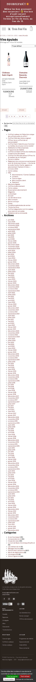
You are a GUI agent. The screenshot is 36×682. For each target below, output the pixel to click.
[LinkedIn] (14, 599)
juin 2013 (11, 498)
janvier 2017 (12, 415)
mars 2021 (11, 325)
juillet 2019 (11, 362)
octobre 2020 (13, 335)
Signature (5, 617)
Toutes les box (7, 630)
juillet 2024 (12, 252)
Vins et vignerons (14, 556)
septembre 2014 (14, 469)
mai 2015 (11, 454)
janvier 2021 (12, 329)
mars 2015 (11, 457)
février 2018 (12, 392)
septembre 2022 (14, 291)
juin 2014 (11, 475)
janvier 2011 (12, 528)
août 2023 (11, 270)
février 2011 (12, 526)
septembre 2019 (14, 360)
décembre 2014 (13, 463)
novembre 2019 (13, 356)
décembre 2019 (13, 354)
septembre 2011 (13, 521)
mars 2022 (11, 302)
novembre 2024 (13, 247)
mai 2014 (11, 477)
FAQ (9, 173)
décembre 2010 (13, 530)
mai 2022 (11, 298)
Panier (10, 203)
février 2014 (12, 482)
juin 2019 (11, 364)
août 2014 (11, 471)
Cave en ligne (12, 35)
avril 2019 (11, 367)
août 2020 (11, 339)
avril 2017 (11, 409)
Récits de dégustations (16, 552)
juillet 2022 (11, 294)
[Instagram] (9, 599)
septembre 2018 (14, 381)
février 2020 (12, 350)
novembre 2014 (13, 465)
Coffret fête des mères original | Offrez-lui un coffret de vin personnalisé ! (19, 140)
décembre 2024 (13, 245)
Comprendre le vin (14, 539)
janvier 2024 (12, 262)
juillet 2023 (12, 272)
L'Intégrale (5, 620)
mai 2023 (11, 275)
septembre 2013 (14, 492)
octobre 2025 (13, 227)
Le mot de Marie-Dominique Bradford (21, 543)
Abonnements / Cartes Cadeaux (23, 175)
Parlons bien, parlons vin (16, 550)
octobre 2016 (13, 421)
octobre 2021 (12, 312)
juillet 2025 (12, 233)
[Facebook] (4, 599)
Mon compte (13, 199)
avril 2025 (11, 239)
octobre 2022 (13, 289)
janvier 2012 (12, 513)
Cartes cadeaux (7, 645)
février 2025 (12, 241)
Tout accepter (12, 676)
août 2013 (11, 494)
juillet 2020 (12, 340)
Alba (3, 623)
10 (22, 116)
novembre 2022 (13, 287)
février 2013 (12, 505)
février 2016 (12, 436)
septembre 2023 (14, 268)
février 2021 (12, 327)
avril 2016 (11, 432)
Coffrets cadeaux (8, 642)
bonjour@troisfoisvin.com (10, 592)
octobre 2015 (13, 444)
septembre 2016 (14, 423)
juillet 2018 (11, 383)
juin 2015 (11, 452)
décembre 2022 (13, 285)
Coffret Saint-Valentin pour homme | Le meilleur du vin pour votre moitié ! (21, 145)
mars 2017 (11, 411)
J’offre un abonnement (16, 186)
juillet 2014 (11, 473)
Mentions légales (14, 184)
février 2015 (12, 459)
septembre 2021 (13, 314)
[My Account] (31, 29)
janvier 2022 (12, 306)
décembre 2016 (13, 417)
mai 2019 (11, 365)
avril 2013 (11, 501)
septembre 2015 (14, 446)
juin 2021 (11, 319)
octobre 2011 (12, 519)
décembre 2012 (13, 509)
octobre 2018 (13, 379)
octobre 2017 (13, 400)
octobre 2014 (13, 467)
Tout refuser (25, 676)
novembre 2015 (13, 442)
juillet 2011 (11, 523)
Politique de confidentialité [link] (24, 679)
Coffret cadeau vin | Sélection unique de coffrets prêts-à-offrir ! (21, 135)
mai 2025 (11, 237)
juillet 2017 (11, 404)
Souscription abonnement (17, 190)
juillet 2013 (11, 496)
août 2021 (11, 316)
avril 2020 (11, 346)
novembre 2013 (13, 488)
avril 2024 (11, 256)
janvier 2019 (12, 373)
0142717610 (6, 594)
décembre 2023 (13, 264)
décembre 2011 (13, 515)
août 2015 (11, 448)
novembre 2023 (13, 266)
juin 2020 (11, 342)
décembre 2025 (13, 224)
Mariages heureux (14, 549)
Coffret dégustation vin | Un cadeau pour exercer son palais (20, 210)
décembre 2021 (13, 308)
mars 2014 (11, 480)
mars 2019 (11, 369)
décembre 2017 (13, 396)
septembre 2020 (14, 337)
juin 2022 (11, 296)
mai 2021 (11, 321)
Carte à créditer (13, 159)
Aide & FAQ (23, 645)
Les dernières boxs (14, 198)
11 (25, 116)
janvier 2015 (12, 461)
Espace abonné (24, 642)
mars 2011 (11, 524)
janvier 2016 (12, 438)
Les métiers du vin (14, 547)
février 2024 (12, 260)
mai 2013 (11, 500)
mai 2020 (11, 344)
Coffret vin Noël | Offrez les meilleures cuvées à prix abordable (22, 153)
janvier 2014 (12, 484)
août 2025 (11, 231)
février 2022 (12, 304)
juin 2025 (11, 235)
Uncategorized (13, 554)
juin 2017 (11, 406)
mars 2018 (11, 390)
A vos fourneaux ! (14, 537)
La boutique (12, 194)
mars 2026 (11, 222)
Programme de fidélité (16, 150)
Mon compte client (19, 180)
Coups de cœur (13, 541)
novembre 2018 (13, 377)
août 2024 (11, 250)
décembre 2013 (13, 486)
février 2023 (12, 281)
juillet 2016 (11, 427)
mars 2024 (11, 258)
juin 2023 (11, 273)
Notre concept (13, 201)
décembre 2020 (13, 331)
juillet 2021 (11, 317)
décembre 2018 (13, 375)
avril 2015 (11, 456)
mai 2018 (11, 387)
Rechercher (8, 123)
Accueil (3, 35)
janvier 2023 (12, 283)
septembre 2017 (14, 402)
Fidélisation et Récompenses (18, 148)
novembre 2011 (13, 517)
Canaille (4, 614)
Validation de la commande (17, 213)
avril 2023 (11, 277)
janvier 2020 (12, 352)
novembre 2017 (13, 398)
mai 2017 (11, 408)
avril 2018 (11, 388)
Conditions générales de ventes (19, 205)
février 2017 (12, 413)
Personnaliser (9, 679)
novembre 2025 (13, 225)
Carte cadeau (13, 171)
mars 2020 (11, 348)
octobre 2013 (13, 490)
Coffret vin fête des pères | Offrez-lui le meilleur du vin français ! (21, 156)
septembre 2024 (14, 248)
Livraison (15, 177)
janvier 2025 (12, 243)
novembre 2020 (13, 333)
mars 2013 (11, 503)
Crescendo (5, 627)
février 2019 (12, 371)
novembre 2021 (13, 310)
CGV (15, 659)
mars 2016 (11, 434)
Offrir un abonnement (26, 619)
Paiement (15, 182)
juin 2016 (11, 429)
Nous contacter (24, 648)
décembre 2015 (13, 440)
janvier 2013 (12, 507)
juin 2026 (11, 220)
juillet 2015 (11, 450)
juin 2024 (11, 254)
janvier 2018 (12, 394)
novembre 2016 (13, 419)
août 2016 (11, 425)
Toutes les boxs (13, 207)
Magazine (11, 192)
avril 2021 (11, 323)
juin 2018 (11, 385)
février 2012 (12, 511)
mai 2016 (11, 431)
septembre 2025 (14, 229)
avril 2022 (11, 300)
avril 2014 (11, 479)
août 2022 (11, 293)
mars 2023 (11, 279)
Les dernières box (24, 613)
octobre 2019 (13, 358)
